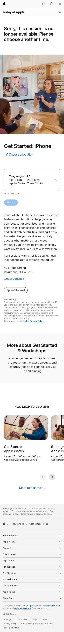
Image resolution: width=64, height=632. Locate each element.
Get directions (13, 278)
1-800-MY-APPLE (22, 608)
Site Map (15, 628)
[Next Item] (52, 477)
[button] (43, 4)
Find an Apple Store (31, 606)
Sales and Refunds (43, 624)
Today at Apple (13, 12)
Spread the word (16, 290)
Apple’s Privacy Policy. (33, 321)
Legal (5, 628)
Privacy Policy (9, 624)
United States (9, 614)
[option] (30, 180)
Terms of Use (25, 624)
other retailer (49, 606)
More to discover (31, 488)
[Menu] (60, 4)
